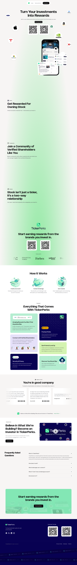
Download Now (38, 22)
